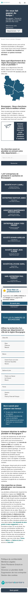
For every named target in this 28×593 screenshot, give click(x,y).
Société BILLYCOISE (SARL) (14, 264)
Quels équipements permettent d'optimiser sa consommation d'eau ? (15, 422)
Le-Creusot (8, 378)
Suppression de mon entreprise (13, 572)
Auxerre (7, 392)
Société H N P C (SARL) (14, 185)
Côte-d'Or (5, 338)
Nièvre (4, 354)
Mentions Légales (8, 561)
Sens (6, 394)
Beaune (7, 347)
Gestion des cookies (9, 575)
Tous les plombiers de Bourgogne (14, 318)
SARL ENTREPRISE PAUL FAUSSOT (14, 277)
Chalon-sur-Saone (10, 376)
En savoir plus (15, 303)
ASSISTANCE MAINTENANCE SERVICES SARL (14, 211)
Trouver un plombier (10, 39)
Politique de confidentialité (11, 559)
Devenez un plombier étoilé (12, 569)
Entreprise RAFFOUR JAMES (14, 198)
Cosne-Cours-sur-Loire (11, 360)
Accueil (3, 39)
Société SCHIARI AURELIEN (14, 237)
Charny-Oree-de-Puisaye (12, 396)
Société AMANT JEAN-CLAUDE (14, 251)
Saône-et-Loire (6, 370)
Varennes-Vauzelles (10, 362)
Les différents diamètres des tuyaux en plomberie (14, 417)
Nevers (7, 364)
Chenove (7, 345)
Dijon (6, 343)
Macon (7, 380)
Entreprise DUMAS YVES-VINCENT (14, 224)
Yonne (4, 387)
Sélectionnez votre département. (11, 27)
